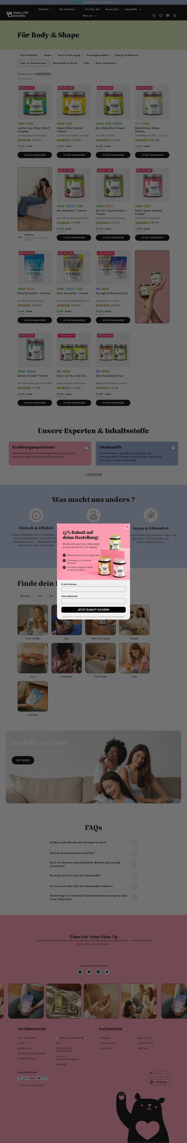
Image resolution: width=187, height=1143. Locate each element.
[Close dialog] (127, 526)
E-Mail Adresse (69, 584)
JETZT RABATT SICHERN (93, 609)
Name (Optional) (69, 596)
